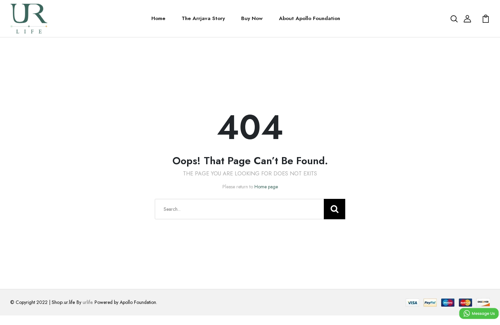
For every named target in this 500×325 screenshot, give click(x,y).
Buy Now (252, 18)
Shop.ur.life (63, 302)
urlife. (88, 302)
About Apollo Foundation (309, 18)
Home (158, 18)
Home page (266, 186)
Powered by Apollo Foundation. (125, 302)
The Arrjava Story (203, 18)
